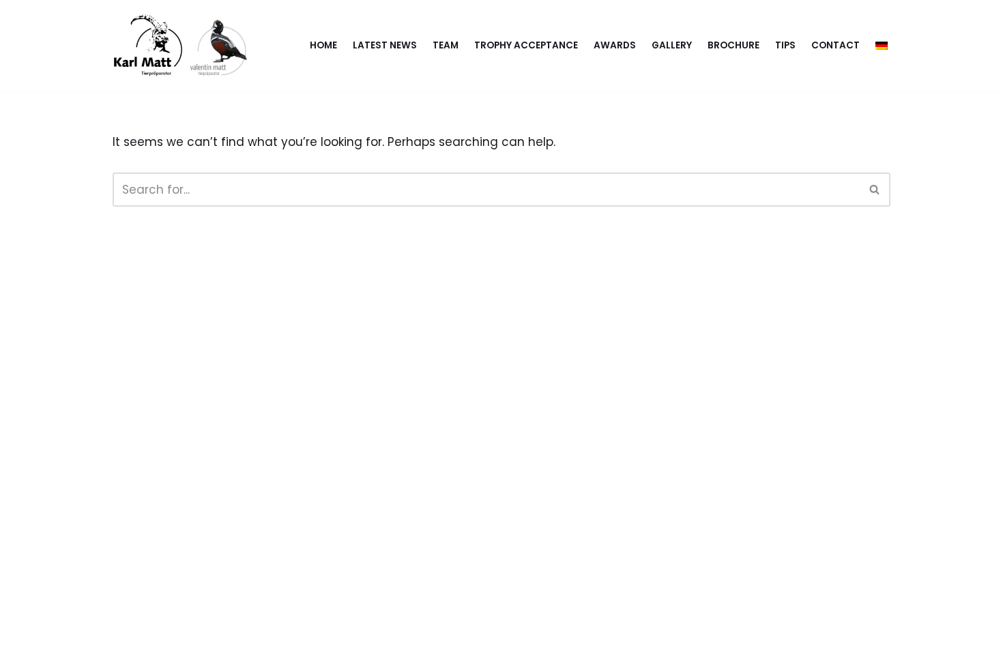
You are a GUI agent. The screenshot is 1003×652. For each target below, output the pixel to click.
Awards (615, 45)
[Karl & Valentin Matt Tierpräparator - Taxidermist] (184, 45)
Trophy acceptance (526, 45)
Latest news (385, 45)
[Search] (875, 190)
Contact (835, 45)
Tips (785, 45)
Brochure (733, 45)
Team (446, 45)
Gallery (672, 45)
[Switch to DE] (881, 45)
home (323, 45)
